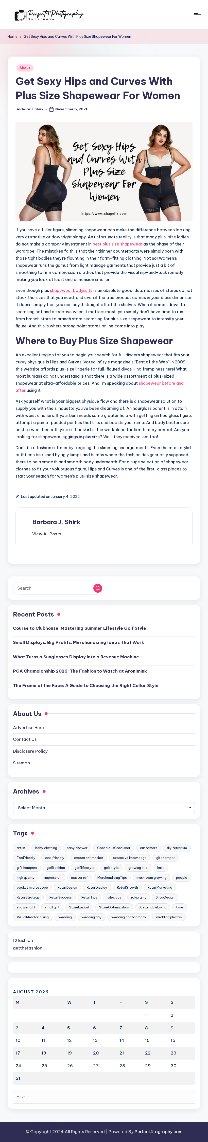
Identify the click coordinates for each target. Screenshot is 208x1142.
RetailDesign (67, 887)
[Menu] (197, 14)
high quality (26, 877)
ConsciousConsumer (113, 848)
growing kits (138, 868)
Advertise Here (28, 727)
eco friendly (54, 858)
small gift (52, 907)
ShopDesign (165, 897)
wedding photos (169, 917)
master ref (79, 877)
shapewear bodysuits (71, 290)
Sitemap (21, 763)
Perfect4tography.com (159, 1131)
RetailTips (89, 897)
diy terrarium (177, 848)
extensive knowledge (130, 858)
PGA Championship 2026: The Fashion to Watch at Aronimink (80, 671)
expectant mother (88, 858)
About (25, 68)
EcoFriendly (26, 858)
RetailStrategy (28, 897)
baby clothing (46, 848)
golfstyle (111, 868)
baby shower (77, 848)
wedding (65, 917)
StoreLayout (79, 907)
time (179, 907)
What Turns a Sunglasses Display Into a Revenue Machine (76, 657)
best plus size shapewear (117, 244)
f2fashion (23, 940)
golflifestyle (84, 868)
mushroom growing (151, 877)
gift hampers (27, 868)
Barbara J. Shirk (56, 522)
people (181, 877)
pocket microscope (32, 887)
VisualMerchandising (33, 917)
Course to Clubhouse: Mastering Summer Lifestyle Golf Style (79, 628)
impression (52, 877)
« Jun (21, 1097)
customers (148, 848)
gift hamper (165, 858)
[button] (46, 533)
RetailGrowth (127, 887)
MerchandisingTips (112, 877)
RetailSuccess (60, 897)
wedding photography (128, 917)
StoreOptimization (114, 907)
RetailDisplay (97, 887)
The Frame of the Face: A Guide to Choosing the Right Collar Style (86, 685)
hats (160, 868)
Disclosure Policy (30, 751)
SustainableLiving (152, 907)
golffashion (56, 868)
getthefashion (27, 948)
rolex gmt (138, 897)
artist (21, 848)
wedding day (91, 917)
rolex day (114, 897)
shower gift (26, 907)
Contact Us (25, 739)
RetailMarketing (160, 887)
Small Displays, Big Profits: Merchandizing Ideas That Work (78, 642)
